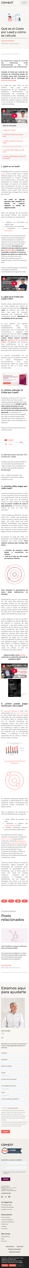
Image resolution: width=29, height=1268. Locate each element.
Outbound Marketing (7, 1222)
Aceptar (5, 1265)
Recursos (4, 1241)
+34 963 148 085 (6, 1193)
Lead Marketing (21, 713)
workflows (20, 841)
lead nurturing (6, 839)
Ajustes (20, 1265)
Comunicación (5, 1217)
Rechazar (12, 1265)
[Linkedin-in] (2, 1038)
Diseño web (4, 1224)
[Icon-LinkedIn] (2, 1197)
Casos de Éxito (5, 1236)
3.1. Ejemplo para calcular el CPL (12, 146)
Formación (4, 1228)
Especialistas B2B (6, 1205)
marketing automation (18, 843)
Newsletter (8, 230)
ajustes (20, 1262)
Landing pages (9, 825)
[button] (4, 901)
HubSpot (4, 1226)
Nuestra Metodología (7, 1207)
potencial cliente (10, 250)
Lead (3, 174)
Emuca (22, 655)
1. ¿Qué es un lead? (9, 130)
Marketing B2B (6, 965)
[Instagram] (6, 1197)
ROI (24, 725)
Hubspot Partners (6, 1209)
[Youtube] (9, 1197)
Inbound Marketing (7, 41)
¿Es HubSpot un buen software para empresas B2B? (14, 947)
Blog (2, 1239)
